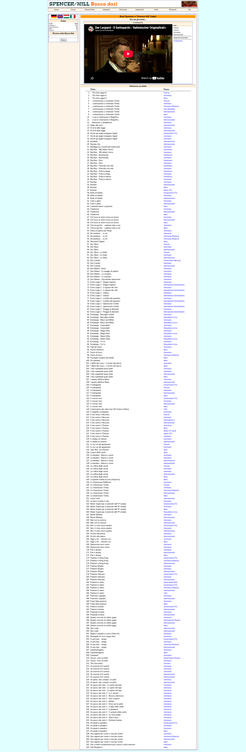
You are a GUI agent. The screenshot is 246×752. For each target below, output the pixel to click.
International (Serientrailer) (174, 285)
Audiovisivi (139, 10)
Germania (176, 32)
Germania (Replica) (171, 106)
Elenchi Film (90, 10)
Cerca (73, 10)
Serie (156, 10)
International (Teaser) (172, 620)
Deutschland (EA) (170, 582)
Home (56, 10)
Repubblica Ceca (170, 317)
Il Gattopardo (177, 41)
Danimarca (168, 150)
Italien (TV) (168, 190)
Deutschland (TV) (170, 133)
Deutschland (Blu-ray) (172, 260)
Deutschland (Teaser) (172, 658)
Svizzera (167, 663)
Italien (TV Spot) (170, 431)
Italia (175, 25)
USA (165, 409)
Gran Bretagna (169, 109)
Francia (176, 28)
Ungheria (167, 436)
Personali (123, 10)
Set (189, 10)
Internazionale (178, 34)
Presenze (173, 10)
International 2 (169, 420)
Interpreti (106, 10)
